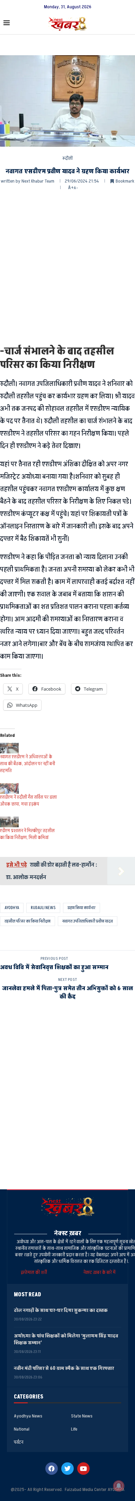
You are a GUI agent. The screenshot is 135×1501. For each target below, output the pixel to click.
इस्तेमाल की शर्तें (35, 1272)
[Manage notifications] (118, 1485)
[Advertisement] (67, 267)
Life (74, 1429)
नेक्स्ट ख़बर (67, 1233)
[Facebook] (51, 1468)
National (21, 1429)
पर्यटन (18, 1442)
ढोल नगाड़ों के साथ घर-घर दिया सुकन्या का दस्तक (61, 1310)
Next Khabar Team (37, 181)
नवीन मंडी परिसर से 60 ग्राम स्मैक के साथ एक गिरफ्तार (64, 1368)
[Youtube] (83, 1468)
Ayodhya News (28, 1416)
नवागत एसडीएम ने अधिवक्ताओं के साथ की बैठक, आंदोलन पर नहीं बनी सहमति (27, 763)
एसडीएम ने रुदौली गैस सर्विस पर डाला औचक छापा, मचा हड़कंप (28, 800)
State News (81, 1416)
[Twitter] (67, 1468)
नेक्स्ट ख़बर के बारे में (99, 1272)
